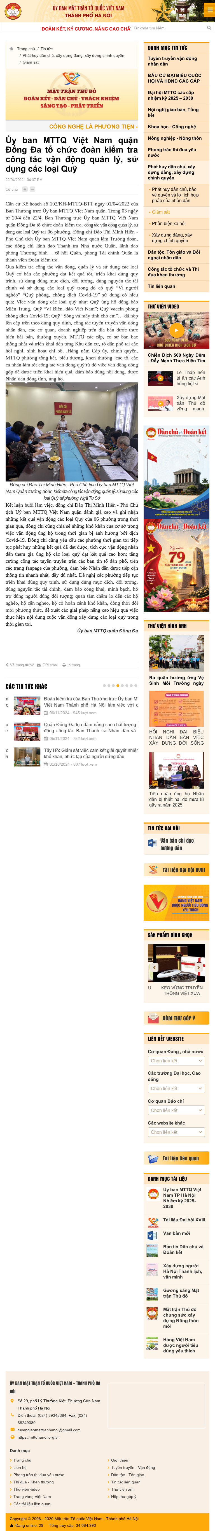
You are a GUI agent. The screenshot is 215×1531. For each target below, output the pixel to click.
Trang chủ (26, 48)
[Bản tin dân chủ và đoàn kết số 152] (176, 472)
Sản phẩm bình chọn (170, 934)
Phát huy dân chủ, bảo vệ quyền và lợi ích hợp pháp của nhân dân (175, 195)
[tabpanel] (72, 734)
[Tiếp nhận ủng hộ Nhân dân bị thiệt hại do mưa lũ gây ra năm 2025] (176, 770)
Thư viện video (163, 306)
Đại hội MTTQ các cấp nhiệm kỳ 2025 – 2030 (171, 95)
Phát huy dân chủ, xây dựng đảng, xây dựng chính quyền (73, 55)
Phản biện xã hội (169, 223)
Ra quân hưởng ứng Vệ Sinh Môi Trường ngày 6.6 (176, 680)
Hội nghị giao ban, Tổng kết (173, 112)
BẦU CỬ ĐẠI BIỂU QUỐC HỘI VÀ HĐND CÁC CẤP (175, 78)
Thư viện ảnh (123, 1489)
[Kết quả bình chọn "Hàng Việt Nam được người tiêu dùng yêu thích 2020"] (176, 903)
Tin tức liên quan (126, 1482)
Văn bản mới (176, 1233)
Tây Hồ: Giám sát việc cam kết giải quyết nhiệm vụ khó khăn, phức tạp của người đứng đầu (87, 753)
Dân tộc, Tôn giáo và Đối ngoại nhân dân (174, 255)
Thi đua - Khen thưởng (33, 1482)
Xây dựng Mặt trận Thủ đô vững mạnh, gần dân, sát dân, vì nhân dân (191, 403)
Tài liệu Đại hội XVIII (184, 1219)
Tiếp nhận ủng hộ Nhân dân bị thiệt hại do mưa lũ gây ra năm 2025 (176, 799)
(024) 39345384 (52, 1415)
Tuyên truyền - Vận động (133, 1467)
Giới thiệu (119, 1460)
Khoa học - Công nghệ (172, 126)
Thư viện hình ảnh (167, 625)
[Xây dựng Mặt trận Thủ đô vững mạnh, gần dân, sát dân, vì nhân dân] (160, 403)
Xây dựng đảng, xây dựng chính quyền (172, 238)
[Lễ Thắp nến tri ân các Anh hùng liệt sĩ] (160, 378)
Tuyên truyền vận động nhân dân (172, 61)
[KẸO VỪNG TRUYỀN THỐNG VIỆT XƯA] (176, 963)
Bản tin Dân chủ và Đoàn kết (183, 1249)
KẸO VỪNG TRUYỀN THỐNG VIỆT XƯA (176, 990)
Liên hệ (20, 1467)
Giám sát (31, 62)
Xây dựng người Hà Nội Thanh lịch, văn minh (182, 1271)
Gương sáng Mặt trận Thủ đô (181, 1293)
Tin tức (47, 48)
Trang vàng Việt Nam (32, 1496)
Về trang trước (22, 665)
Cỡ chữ (12, 189)
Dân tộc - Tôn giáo (127, 1474)
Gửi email (51, 665)
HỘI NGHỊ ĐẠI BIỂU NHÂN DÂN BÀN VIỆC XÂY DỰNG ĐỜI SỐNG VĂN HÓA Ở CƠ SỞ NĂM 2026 (176, 738)
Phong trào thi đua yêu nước (172, 152)
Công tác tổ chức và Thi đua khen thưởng (173, 272)
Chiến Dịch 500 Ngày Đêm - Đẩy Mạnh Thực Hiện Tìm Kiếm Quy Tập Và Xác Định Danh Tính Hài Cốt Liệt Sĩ (176, 358)
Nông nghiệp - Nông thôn (175, 138)
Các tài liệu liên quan (31, 1504)
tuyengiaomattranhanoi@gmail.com (49, 1430)
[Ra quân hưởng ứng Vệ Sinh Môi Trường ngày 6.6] (176, 653)
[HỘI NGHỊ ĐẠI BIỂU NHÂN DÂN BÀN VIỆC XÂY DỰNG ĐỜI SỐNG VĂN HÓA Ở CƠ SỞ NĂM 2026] (176, 709)
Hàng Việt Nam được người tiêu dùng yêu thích (180, 1345)
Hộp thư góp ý (123, 1496)
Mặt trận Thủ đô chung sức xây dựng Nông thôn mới (181, 1318)
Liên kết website (166, 1038)
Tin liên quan (161, 286)
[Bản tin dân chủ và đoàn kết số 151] (176, 565)
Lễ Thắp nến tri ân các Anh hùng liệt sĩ (191, 378)
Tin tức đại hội (164, 828)
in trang (74, 665)
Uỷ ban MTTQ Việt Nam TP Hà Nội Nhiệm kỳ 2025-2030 (182, 1198)
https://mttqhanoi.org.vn (39, 1437)
